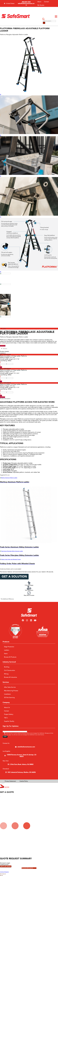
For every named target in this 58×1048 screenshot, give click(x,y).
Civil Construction (9, 670)
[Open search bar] (43, 19)
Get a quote (2, 346)
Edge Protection (9, 647)
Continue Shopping (4, 872)
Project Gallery (8, 714)
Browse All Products (10, 657)
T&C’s (6, 718)
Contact (46, 2)
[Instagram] (27, 620)
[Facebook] (23, 620)
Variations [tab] (5, 348)
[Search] (44, 23)
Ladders (6, 650)
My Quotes (40, 5)
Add (1, 367)
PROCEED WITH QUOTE (27, 868)
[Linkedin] (31, 620)
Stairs (5, 654)
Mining (6, 674)
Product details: (4, 351)
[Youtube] (35, 620)
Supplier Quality (9, 721)
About (39, 2)
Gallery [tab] (4, 328)
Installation (7, 694)
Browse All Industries (10, 677)
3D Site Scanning (9, 697)
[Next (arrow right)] (2, 875)
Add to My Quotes (6, 866)
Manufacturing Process (11, 691)
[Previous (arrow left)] (0, 875)
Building (6, 667)
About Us (7, 707)
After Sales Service (10, 687)
